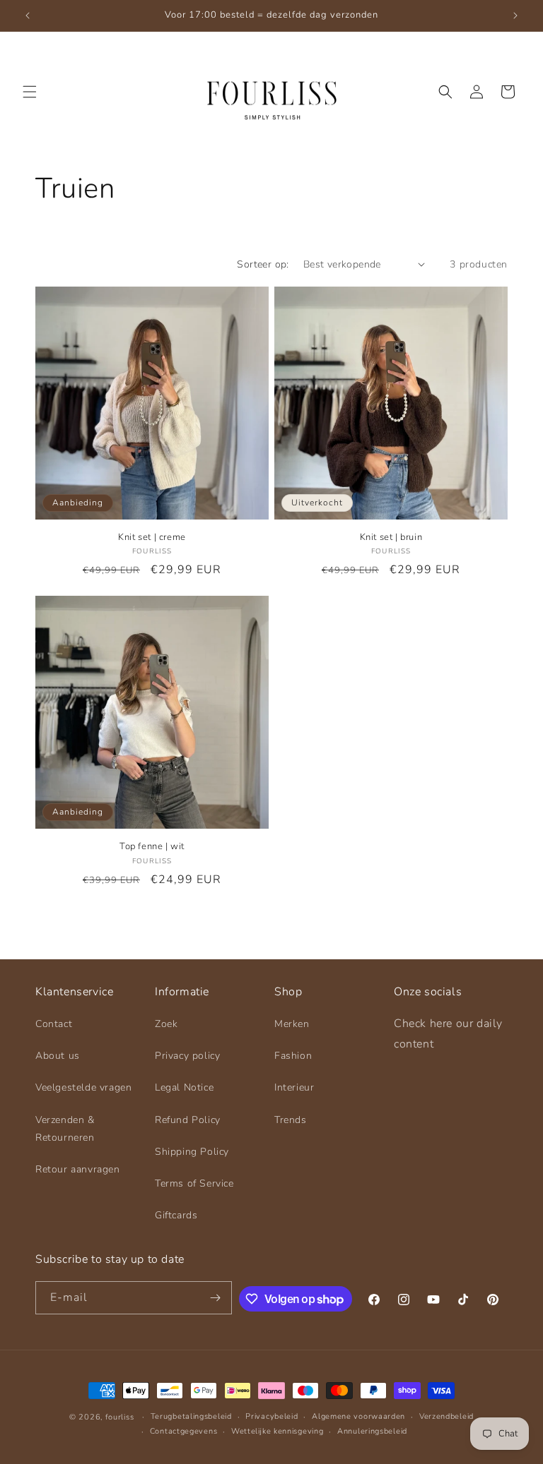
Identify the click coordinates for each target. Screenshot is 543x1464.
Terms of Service (194, 1183)
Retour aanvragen (77, 1169)
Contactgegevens (184, 1431)
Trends (290, 1120)
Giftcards (176, 1215)
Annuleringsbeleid (372, 1431)
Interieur (294, 1087)
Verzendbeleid (446, 1416)
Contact (53, 1024)
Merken (292, 1024)
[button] (29, 91)
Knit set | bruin (391, 538)
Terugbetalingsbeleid (191, 1416)
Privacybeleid (271, 1416)
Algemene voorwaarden (358, 1416)
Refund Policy (188, 1120)
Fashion (293, 1055)
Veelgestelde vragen (83, 1087)
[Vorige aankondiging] (27, 15)
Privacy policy (187, 1055)
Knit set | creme (152, 538)
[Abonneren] (215, 1297)
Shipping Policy (192, 1151)
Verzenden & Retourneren (65, 1128)
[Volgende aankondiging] (515, 15)
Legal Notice (184, 1087)
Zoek (166, 1024)
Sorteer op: (262, 264)
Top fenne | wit (152, 847)
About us (57, 1055)
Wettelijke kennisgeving (277, 1431)
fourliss (119, 1417)
